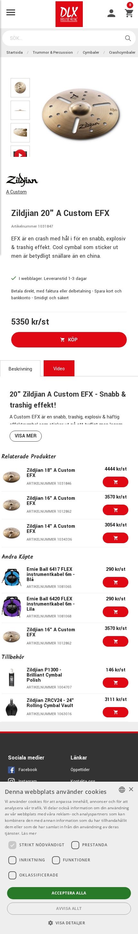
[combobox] (122, 789)
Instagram (28, 781)
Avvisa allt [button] (69, 908)
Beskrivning (20, 369)
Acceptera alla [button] (69, 893)
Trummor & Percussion (53, 52)
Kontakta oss (83, 781)
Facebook (28, 770)
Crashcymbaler (122, 52)
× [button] (130, 789)
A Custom (16, 192)
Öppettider (80, 770)
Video (59, 368)
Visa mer (26, 436)
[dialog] (69, 858)
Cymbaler (91, 52)
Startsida (14, 52)
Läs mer (29, 833)
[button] (69, 923)
